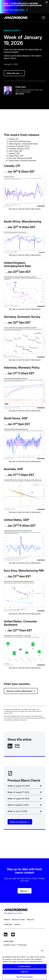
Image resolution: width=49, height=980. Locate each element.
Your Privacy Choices (24, 977)
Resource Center (18, 919)
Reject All (24, 972)
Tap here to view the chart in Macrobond (24, 209)
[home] (16, 17)
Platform (7, 919)
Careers (17, 924)
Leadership (8, 924)
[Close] (42, 950)
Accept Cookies (24, 966)
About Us (30, 919)
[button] (43, 17)
